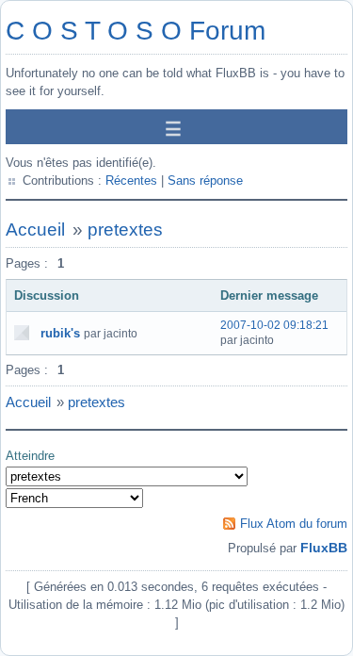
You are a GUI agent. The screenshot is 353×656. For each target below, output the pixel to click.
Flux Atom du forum (293, 524)
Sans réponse (205, 180)
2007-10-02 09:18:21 (274, 325)
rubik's (60, 333)
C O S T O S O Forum (135, 30)
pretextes (125, 229)
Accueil (35, 229)
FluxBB (323, 547)
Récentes (131, 180)
